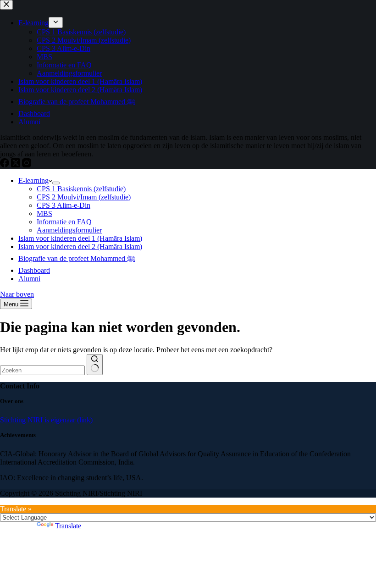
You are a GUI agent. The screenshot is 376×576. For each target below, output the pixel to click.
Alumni (29, 278)
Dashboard (34, 270)
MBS (44, 213)
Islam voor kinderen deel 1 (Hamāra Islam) (80, 238)
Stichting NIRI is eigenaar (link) (46, 420)
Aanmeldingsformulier (69, 230)
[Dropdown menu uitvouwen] (56, 183)
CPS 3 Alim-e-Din (63, 205)
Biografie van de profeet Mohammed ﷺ (76, 258)
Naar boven (17, 294)
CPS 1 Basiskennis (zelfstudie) (81, 189)
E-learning (33, 180)
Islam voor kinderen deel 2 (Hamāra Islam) (80, 246)
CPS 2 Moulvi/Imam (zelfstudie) (84, 197)
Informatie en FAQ (64, 222)
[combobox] (42, 370)
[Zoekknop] (95, 364)
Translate (68, 526)
